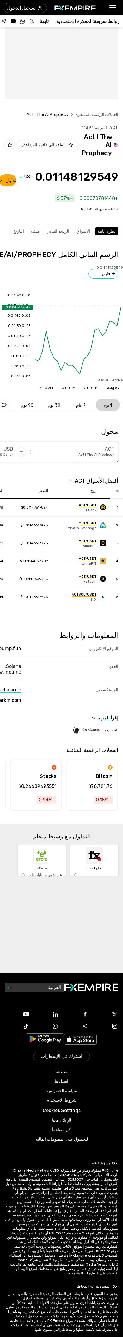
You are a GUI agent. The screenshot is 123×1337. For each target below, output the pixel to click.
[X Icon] (105, 1014)
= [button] (21, 451)
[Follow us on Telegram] (3, 21)
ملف (35, 231)
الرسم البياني (58, 231)
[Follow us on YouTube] (13, 21)
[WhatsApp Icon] (46, 1026)
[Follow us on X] (32, 21)
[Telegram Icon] (76, 1026)
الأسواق (83, 231)
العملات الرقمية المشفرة (97, 114)
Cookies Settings (62, 1110)
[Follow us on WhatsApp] (22, 21)
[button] (113, 7)
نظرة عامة (106, 231)
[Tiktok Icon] (17, 1026)
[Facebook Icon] (76, 1014)
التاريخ (18, 231)
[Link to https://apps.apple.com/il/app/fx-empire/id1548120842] (80, 1039)
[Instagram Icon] (105, 1026)
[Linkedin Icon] (46, 1014)
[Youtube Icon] (17, 1014)
